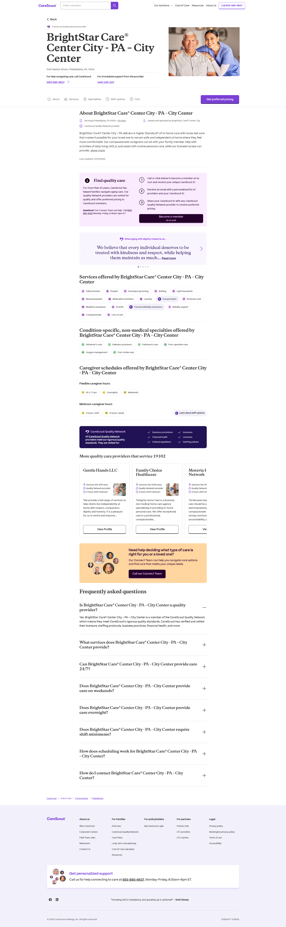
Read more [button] (169, 258)
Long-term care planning (124, 843)
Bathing (162, 291)
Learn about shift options (191, 413)
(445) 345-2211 (105, 82)
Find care (116, 826)
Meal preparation (94, 299)
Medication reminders (123, 299)
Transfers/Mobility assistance (148, 307)
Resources (117, 855)
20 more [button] (122, 120)
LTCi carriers (183, 837)
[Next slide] (201, 248)
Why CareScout (87, 826)
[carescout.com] (48, 5)
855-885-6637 (133, 879)
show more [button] (98, 150)
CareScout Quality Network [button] (104, 436)
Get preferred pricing (220, 99)
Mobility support (180, 307)
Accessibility (215, 843)
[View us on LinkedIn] (57, 899)
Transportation (169, 299)
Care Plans (117, 837)
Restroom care (194, 299)
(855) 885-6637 (56, 82)
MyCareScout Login (154, 826)
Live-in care (117, 315)
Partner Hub (183, 826)
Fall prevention (93, 291)
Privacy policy (216, 826)
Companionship (93, 315)
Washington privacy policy (222, 832)
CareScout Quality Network (125, 832)
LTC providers (183, 832)
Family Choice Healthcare (149, 472)
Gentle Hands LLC (100, 470)
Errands (120, 307)
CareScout (52, 798)
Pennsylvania (81, 798)
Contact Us (84, 849)
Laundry (148, 299)
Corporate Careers (88, 832)
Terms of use (215, 837)
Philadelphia (97, 798)
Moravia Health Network (203, 472)
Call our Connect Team (147, 573)
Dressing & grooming (138, 291)
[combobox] (86, 5)
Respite (114, 291)
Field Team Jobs (87, 837)
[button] (66, 26)
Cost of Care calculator (123, 849)
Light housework (185, 291)
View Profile (104, 529)
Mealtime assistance (96, 307)
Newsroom (84, 843)
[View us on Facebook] (50, 899)
